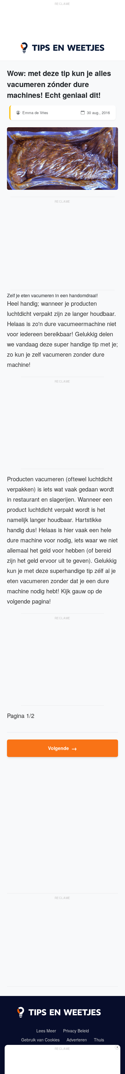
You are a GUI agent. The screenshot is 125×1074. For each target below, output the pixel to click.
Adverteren (77, 1040)
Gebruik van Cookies (40, 1040)
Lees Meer (46, 1031)
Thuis (99, 1040)
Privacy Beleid (76, 1031)
